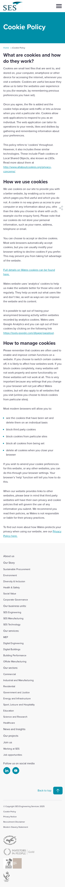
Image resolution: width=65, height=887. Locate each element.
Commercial (9, 674)
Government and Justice (16, 692)
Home (6, 47)
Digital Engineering (13, 643)
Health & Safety (11, 587)
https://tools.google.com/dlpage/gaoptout (28, 333)
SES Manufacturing (13, 618)
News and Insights (14, 729)
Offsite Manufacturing (14, 661)
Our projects (10, 736)
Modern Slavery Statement (15, 826)
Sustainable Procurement (16, 569)
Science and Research (15, 716)
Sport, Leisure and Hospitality (19, 704)
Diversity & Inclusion (14, 581)
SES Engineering (12, 612)
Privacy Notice (10, 816)
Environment (10, 575)
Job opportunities (12, 755)
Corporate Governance (15, 599)
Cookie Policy (9, 811)
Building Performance (14, 655)
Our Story (9, 563)
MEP (5, 637)
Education (8, 710)
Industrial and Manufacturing (18, 680)
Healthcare (9, 723)
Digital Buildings (11, 649)
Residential (9, 686)
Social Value (9, 593)
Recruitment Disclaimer (14, 821)
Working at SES (11, 748)
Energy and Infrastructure (17, 698)
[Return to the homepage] (19, 6)
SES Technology (11, 624)
